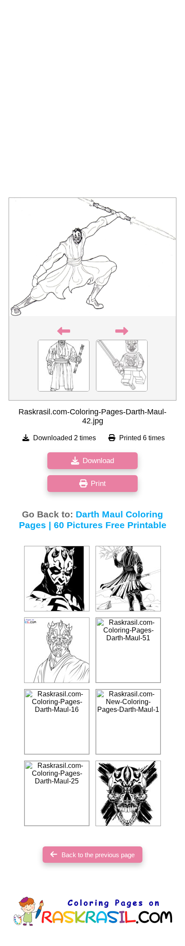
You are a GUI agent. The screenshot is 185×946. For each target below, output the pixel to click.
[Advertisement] (92, 101)
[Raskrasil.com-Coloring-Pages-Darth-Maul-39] (56, 578)
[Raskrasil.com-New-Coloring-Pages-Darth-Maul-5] (56, 650)
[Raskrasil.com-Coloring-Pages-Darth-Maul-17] (128, 578)
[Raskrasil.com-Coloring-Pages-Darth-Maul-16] (56, 722)
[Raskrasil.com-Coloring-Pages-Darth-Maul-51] (128, 650)
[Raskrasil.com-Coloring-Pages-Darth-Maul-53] (128, 793)
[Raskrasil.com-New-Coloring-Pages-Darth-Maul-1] (128, 722)
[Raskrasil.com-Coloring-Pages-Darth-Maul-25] (56, 793)
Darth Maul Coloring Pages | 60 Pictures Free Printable (92, 519)
